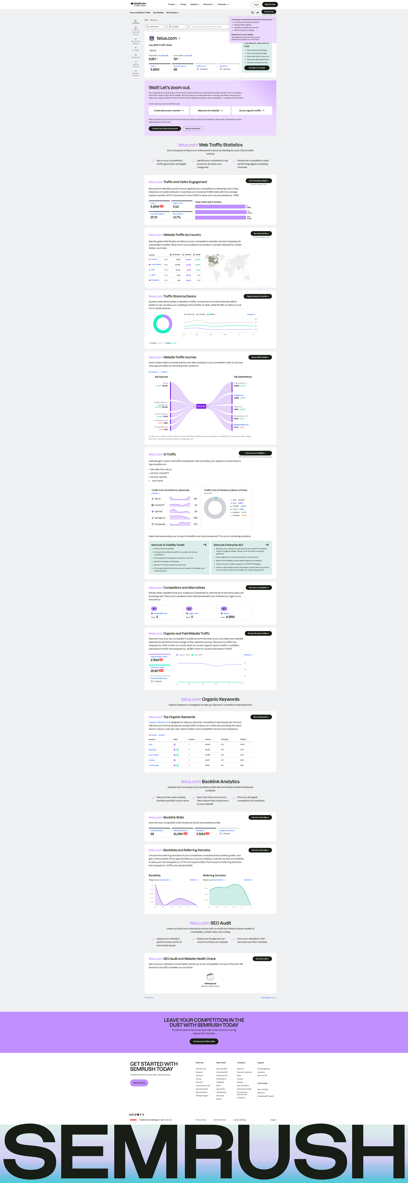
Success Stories (202, 1089)
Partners (240, 1082)
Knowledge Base (263, 1069)
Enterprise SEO (222, 1072)
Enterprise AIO (221, 1075)
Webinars (261, 1093)
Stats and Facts (201, 1092)
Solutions (194, 4)
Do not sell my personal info (242, 1093)
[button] (252, 12)
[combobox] (221, 26)
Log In (256, 4)
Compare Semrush (203, 1086)
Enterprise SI (221, 1079)
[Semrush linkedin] (130, 1114)
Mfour (218, 1086)
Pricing (183, 4)
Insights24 (220, 1082)
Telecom (153, 50)
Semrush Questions (244, 1072)
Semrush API (262, 1075)
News (239, 1075)
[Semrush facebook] (140, 1114)
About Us (240, 1069)
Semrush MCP (221, 1069)
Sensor (219, 1099)
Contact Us (241, 1098)
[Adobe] (133, 1120)
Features (199, 1072)
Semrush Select (243, 1086)
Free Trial (199, 1082)
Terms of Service (220, 1120)
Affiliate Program (202, 1096)
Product (171, 4)
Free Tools (220, 1096)
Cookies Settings (239, 1120)
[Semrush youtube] (138, 1114)
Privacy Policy (201, 1120)
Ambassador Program (265, 1096)
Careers (240, 1079)
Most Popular (171, 13)
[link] (140, 12)
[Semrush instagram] (133, 1114)
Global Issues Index (244, 1089)
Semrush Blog (262, 1089)
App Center (220, 1089)
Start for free (270, 4)
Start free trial (139, 1083)
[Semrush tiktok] (135, 1114)
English (273, 1120)
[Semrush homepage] (138, 4)
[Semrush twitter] (143, 1114)
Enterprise (222, 4)
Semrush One (201, 1069)
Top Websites (221, 1092)
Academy (261, 1072)
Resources (207, 4)
